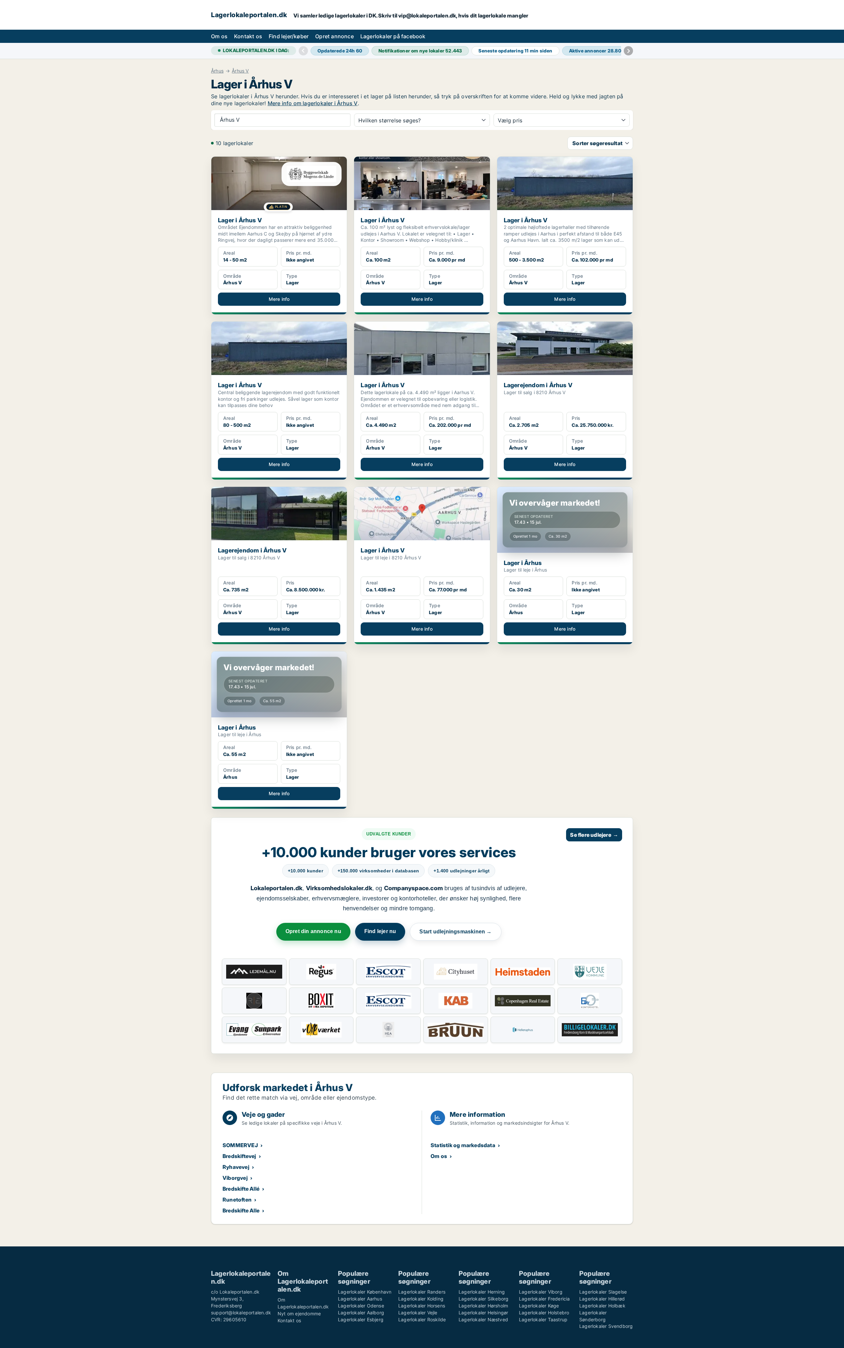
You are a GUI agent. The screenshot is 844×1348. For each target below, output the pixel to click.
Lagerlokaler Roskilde (422, 1319)
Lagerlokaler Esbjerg (360, 1319)
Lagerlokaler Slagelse (603, 1292)
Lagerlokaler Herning (482, 1292)
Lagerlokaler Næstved (483, 1319)
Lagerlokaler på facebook (393, 36)
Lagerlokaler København (364, 1292)
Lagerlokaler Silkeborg (483, 1298)
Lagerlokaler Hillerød (602, 1298)
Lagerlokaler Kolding (420, 1298)
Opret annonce (334, 36)
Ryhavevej (236, 1167)
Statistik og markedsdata (463, 1145)
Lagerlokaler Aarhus (360, 1298)
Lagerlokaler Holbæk (602, 1305)
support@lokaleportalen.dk (241, 1312)
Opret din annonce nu (313, 931)
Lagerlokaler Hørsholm (483, 1305)
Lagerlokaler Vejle (417, 1312)
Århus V (240, 71)
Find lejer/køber (289, 36)
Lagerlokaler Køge (539, 1305)
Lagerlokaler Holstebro (544, 1312)
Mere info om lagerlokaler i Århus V (313, 103)
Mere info (279, 299)
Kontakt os (248, 36)
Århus (217, 71)
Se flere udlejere (594, 834)
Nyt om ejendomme (299, 1313)
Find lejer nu (380, 931)
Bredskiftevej (239, 1156)
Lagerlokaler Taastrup (543, 1319)
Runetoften (237, 1199)
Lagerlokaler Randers (421, 1292)
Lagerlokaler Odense (361, 1305)
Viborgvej (235, 1178)
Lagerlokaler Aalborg (361, 1312)
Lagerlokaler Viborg (540, 1292)
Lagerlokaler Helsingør (483, 1312)
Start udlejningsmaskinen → (455, 931)
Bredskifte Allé (241, 1188)
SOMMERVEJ (240, 1145)
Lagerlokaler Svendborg (606, 1326)
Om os (219, 36)
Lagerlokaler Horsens (421, 1305)
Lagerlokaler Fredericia (544, 1298)
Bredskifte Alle (241, 1210)
